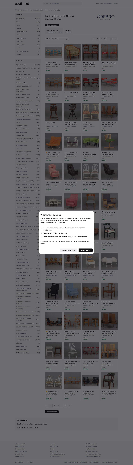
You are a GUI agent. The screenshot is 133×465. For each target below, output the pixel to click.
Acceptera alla (85, 250)
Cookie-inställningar (68, 250)
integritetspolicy (60, 242)
